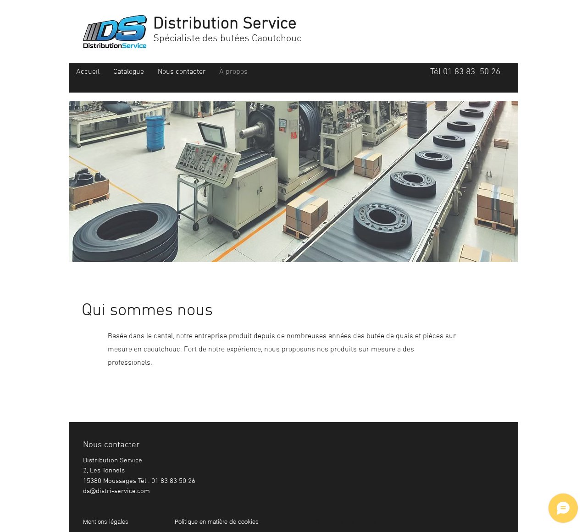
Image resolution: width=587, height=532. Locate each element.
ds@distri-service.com (116, 491)
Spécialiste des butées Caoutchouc (227, 39)
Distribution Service (225, 24)
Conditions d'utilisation (345, 521)
